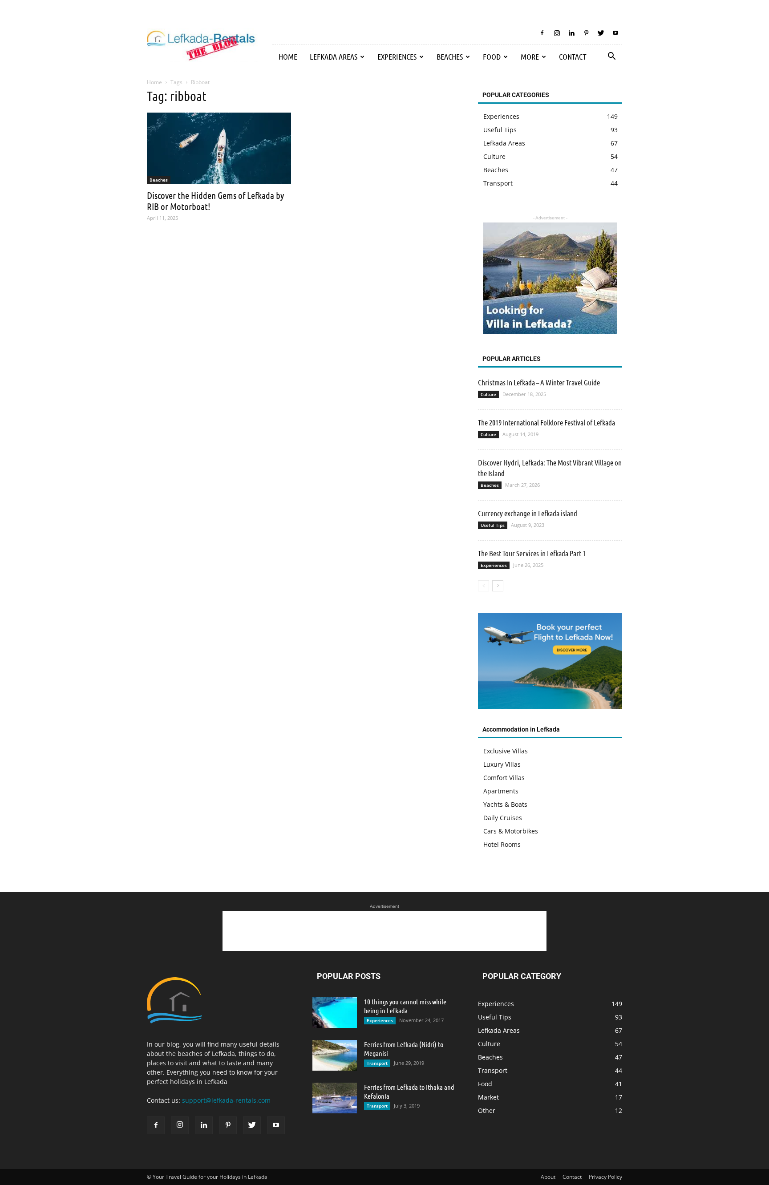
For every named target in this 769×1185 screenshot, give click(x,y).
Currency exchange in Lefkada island (527, 513)
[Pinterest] (586, 33)
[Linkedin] (571, 33)
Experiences (397, 56)
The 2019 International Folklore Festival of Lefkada (546, 422)
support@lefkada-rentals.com (226, 1100)
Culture (488, 394)
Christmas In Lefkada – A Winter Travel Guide (539, 382)
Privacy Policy (605, 1177)
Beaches (450, 56)
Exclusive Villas (505, 751)
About (548, 1177)
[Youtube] (615, 33)
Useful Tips (493, 525)
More (530, 56)
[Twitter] (600, 33)
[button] (611, 57)
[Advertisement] (384, 931)
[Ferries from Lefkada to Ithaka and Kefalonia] (334, 1098)
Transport (377, 1063)
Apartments (500, 791)
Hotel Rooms (502, 844)
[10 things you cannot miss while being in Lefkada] (334, 1012)
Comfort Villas (504, 777)
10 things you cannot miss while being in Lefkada (405, 1006)
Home (288, 56)
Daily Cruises (502, 817)
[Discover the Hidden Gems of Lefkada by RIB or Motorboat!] (219, 148)
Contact (573, 56)
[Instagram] (556, 33)
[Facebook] (542, 33)
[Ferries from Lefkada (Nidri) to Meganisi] (334, 1055)
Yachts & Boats (505, 804)
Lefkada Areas (333, 56)
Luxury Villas (502, 764)
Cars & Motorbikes (510, 831)
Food (492, 56)
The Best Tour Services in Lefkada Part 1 (532, 553)
